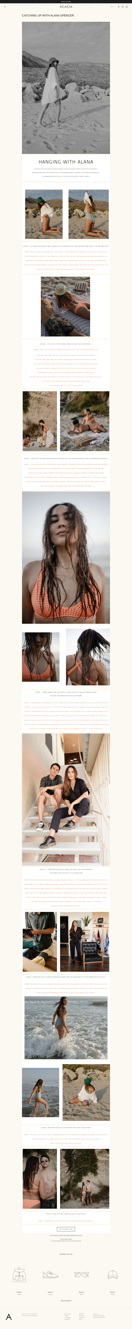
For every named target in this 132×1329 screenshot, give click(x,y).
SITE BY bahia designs (99, 1317)
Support (81, 1314)
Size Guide (82, 1317)
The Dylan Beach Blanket (66, 1239)
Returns (81, 1315)
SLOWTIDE (72, 1235)
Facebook (67, 1317)
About (81, 1319)
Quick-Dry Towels (76, 1241)
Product (19, 1292)
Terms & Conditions (98, 1315)
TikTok (66, 1315)
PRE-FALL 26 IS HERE (66, 1)
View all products (66, 1300)
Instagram (68, 1314)
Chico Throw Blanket (56, 1241)
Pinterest (67, 1319)
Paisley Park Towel (65, 1241)
